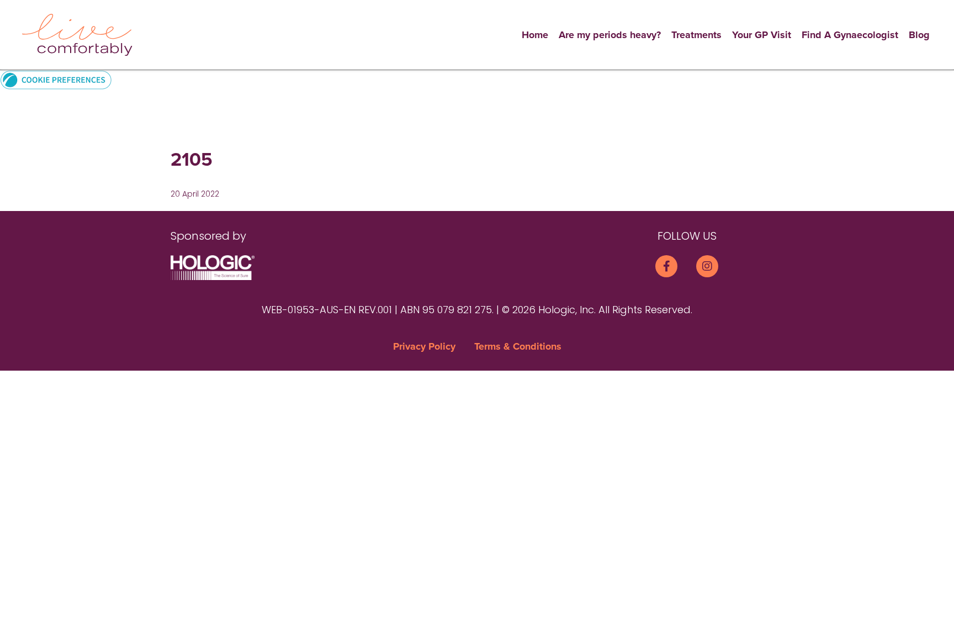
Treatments (696, 35)
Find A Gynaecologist (850, 35)
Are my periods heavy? (610, 35)
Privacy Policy (424, 346)
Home (535, 35)
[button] (56, 79)
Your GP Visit (761, 35)
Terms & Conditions (517, 346)
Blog (919, 35)
